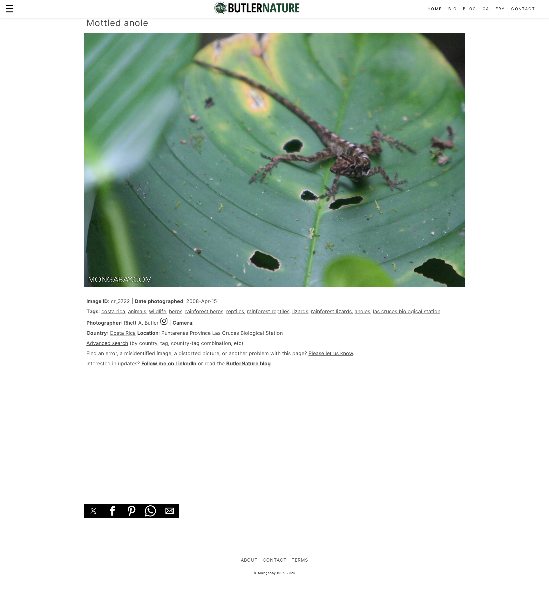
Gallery (494, 8)
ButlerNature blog (248, 363)
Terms (300, 560)
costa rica (113, 311)
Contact (523, 8)
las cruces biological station (406, 311)
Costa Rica (123, 333)
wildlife (157, 311)
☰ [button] (9, 9)
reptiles (235, 311)
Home (435, 8)
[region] (274, 428)
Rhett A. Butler (141, 323)
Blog (470, 8)
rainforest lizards (331, 311)
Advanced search (107, 343)
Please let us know (330, 353)
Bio (452, 8)
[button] (93, 511)
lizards (300, 311)
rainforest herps (204, 311)
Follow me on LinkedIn (168, 363)
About (249, 560)
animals (137, 311)
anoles (362, 311)
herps (175, 311)
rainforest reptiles (268, 311)
